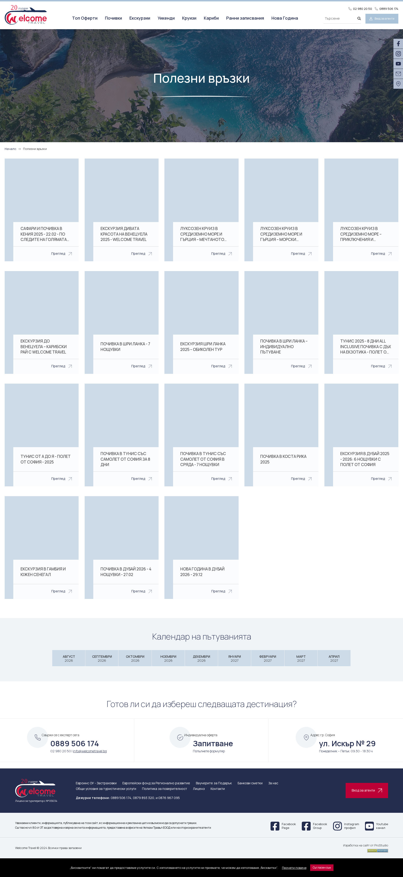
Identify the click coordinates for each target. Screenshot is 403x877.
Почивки (113, 18)
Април (334, 658)
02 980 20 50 (362, 9)
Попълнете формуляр (209, 751)
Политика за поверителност (164, 789)
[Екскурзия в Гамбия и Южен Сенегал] (42, 547)
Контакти (218, 789)
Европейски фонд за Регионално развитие (156, 783)
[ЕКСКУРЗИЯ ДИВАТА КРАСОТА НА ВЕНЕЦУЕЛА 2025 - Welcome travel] (122, 210)
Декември (201, 658)
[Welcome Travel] (26, 15)
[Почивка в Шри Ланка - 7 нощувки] (122, 322)
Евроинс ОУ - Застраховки (96, 783)
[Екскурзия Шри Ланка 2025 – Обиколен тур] (201, 322)
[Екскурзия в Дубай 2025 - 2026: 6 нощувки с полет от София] (361, 435)
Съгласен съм (322, 868)
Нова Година (284, 18)
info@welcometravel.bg (90, 751)
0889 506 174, (121, 798)
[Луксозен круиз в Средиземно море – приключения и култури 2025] (361, 210)
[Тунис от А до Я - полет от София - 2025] (42, 435)
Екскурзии (139, 18)
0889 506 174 (388, 9)
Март (301, 658)
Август (69, 658)
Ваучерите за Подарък (214, 783)
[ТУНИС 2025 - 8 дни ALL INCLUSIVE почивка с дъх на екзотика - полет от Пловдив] (361, 322)
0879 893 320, (144, 798)
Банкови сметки (250, 783)
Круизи (189, 18)
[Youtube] (398, 64)
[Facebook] (398, 44)
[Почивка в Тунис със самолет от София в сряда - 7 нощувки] (201, 435)
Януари (234, 658)
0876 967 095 (169, 798)
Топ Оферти (84, 18)
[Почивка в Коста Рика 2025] (281, 435)
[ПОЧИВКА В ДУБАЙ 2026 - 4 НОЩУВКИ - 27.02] (122, 547)
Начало (10, 149)
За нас (273, 783)
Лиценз (199, 789)
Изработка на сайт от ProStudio (365, 845)
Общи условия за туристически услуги (106, 789)
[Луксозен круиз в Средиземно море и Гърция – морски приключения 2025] (281, 210)
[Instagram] (398, 54)
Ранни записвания (245, 18)
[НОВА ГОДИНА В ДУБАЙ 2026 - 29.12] (201, 547)
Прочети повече (294, 868)
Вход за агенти (384, 19)
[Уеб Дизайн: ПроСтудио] (365, 849)
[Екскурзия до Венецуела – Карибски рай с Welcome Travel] (42, 322)
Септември (102, 658)
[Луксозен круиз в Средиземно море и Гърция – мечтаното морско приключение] (201, 210)
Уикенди (166, 18)
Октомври (135, 658)
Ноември (168, 658)
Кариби (211, 18)
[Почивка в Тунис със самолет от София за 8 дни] (122, 435)
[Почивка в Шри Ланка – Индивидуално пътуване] (281, 322)
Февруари (267, 658)
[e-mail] (398, 74)
